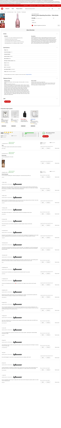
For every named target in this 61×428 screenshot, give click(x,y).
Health (21, 1)
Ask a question (7, 101)
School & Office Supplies (30, 1)
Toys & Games (36, 1)
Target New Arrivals (3, 0)
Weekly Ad (50, 2)
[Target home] (2, 9)
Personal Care (10, 1)
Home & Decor (31, 0)
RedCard (10, 3)
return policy (36, 84)
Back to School (9, 0)
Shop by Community (13, 2)
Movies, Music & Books (54, 1)
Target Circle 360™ (40, 5)
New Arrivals (29, 2)
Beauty (6, 1)
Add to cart (34, 22)
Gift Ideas (4, 2)
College (13, 0)
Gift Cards (8, 2)
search (49, 8)
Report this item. (29, 74)
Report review (57, 148)
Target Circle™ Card (32, 5)
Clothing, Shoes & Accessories (23, 0)
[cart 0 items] (59, 9)
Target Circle (14, 3)
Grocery (48, 0)
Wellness (24, 1)
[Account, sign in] (54, 9)
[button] (34, 16)
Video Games (47, 1)
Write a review (45, 136)
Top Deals (40, 2)
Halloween (16, 0)
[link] (34, 16)
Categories (7, 8)
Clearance (25, 2)
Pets (19, 1)
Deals (22, 2)
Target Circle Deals (45, 2)
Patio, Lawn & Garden (43, 0)
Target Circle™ (26, 5)
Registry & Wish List (47, 5)
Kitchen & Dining (36, 0)
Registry (7, 3)
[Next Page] (60, 118)
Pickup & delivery (19, 8)
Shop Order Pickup (55, 2)
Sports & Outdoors (16, 1)
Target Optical (19, 2)
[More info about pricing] (54, 18)
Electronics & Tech (42, 1)
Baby (4, 1)
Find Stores (19, 3)
